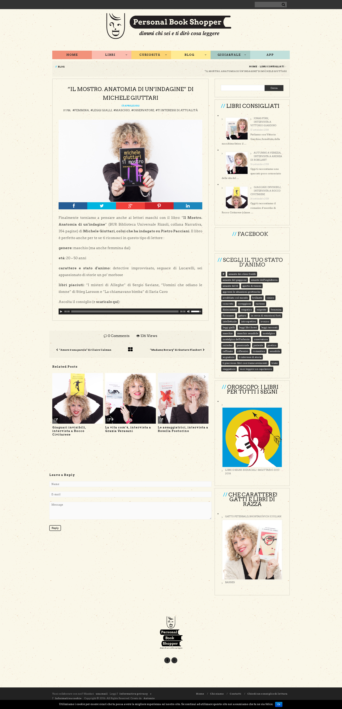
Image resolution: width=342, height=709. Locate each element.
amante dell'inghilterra (264, 279)
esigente (261, 309)
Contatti (235, 693)
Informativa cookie (68, 698)
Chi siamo (217, 693)
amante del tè (230, 285)
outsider (228, 345)
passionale (243, 345)
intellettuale (230, 321)
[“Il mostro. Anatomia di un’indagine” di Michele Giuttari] (130, 161)
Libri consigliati (272, 66)
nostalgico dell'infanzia (236, 339)
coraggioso (244, 303)
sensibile (275, 351)
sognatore (229, 357)
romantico (259, 351)
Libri (110, 55)
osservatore (143, 110)
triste (275, 363)
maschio (122, 110)
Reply (55, 528)
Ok (278, 704)
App (270, 55)
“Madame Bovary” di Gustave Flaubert (176, 349)
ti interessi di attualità (178, 110)
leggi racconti (269, 327)
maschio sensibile (247, 333)
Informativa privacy (133, 693)
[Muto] (188, 311)
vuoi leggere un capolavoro (256, 368)
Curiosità (149, 55)
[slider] (196, 311)
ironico (264, 321)
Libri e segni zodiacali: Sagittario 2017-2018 (252, 471)
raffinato (228, 351)
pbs (68, 110)
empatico (246, 309)
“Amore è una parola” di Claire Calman (85, 349)
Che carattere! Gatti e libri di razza (252, 499)
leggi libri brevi (248, 327)
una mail (102, 693)
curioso (260, 303)
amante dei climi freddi (242, 273)
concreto (228, 303)
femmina (81, 110)
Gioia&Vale (229, 55)
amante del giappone (235, 279)
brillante (257, 297)
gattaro (242, 315)
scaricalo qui (107, 302)
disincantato (230, 309)
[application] (130, 311)
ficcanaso (228, 315)
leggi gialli (102, 110)
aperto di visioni (251, 285)
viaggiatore (229, 368)
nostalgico (269, 333)
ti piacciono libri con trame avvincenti (245, 363)
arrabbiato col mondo (235, 297)
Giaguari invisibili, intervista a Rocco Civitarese (265, 191)
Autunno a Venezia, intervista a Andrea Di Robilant (266, 156)
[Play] (61, 311)
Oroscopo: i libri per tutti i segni (252, 389)
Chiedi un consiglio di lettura (267, 693)
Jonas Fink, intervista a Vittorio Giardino (263, 122)
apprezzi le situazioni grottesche (241, 291)
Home (72, 55)
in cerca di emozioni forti (266, 315)
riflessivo (242, 351)
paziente (258, 345)
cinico (270, 297)
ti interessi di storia (250, 357)
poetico (272, 345)
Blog (189, 55)
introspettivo (248, 321)
